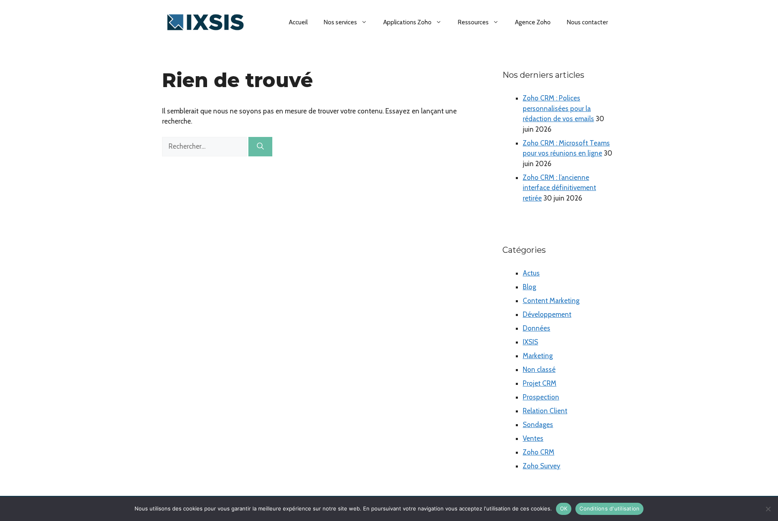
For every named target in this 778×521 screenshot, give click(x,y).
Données (536, 328)
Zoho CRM (538, 452)
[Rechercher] (260, 146)
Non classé (539, 369)
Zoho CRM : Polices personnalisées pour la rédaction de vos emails (558, 108)
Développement (547, 314)
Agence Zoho (533, 22)
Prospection (541, 397)
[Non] (768, 509)
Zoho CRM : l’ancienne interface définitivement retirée (559, 187)
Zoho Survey (541, 466)
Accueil (298, 22)
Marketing (538, 356)
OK (564, 508)
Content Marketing (551, 301)
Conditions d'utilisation (609, 508)
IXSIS (530, 342)
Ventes (533, 438)
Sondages (538, 425)
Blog (529, 287)
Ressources (473, 22)
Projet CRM (539, 383)
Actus (531, 273)
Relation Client (545, 411)
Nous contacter (587, 22)
